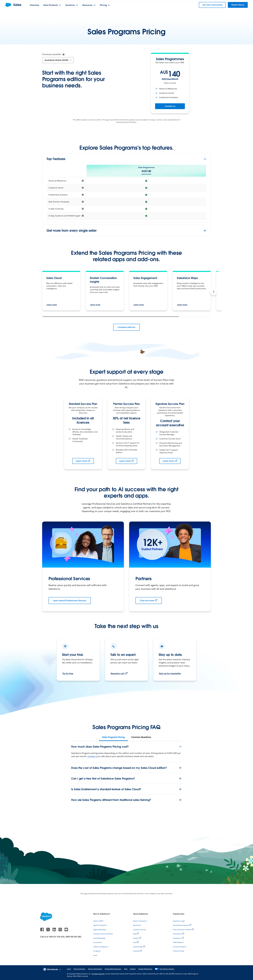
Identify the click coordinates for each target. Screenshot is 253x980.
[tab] (113, 737)
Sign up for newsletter (170, 673)
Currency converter (51, 54)
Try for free (67, 673)
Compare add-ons (126, 327)
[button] (213, 291)
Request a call (118, 673)
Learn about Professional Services (69, 600)
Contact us (170, 106)
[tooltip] (63, 54)
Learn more (52, 304)
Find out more (147, 600)
